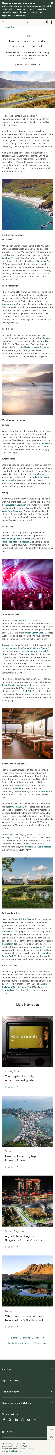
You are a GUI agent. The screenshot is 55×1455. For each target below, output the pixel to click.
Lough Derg (37, 474)
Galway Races (40, 648)
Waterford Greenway (12, 511)
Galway (6, 645)
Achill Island (30, 270)
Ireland (10, 1431)
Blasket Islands (31, 347)
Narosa (29, 449)
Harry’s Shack (15, 806)
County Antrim (9, 304)
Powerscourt (36, 947)
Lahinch (15, 443)
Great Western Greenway (14, 504)
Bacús (46, 338)
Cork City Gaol (19, 987)
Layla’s (15, 788)
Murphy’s (7, 837)
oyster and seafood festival (32, 651)
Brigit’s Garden (26, 919)
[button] (52, 1443)
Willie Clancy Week (35, 632)
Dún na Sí (7, 931)
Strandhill (43, 443)
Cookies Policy (15, 1451)
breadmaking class (11, 538)
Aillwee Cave (8, 990)
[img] (52, 3)
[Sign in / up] (51, 22)
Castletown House (11, 943)
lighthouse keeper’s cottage (16, 541)
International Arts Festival (17, 648)
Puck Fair (27, 691)
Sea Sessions (20, 620)
